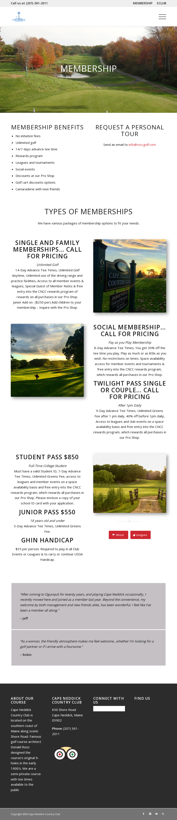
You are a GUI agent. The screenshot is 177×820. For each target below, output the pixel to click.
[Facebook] (143, 813)
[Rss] (163, 813)
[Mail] (156, 813)
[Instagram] (150, 813)
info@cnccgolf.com (142, 144)
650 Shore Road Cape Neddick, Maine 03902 (67, 715)
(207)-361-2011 (37, 3)
